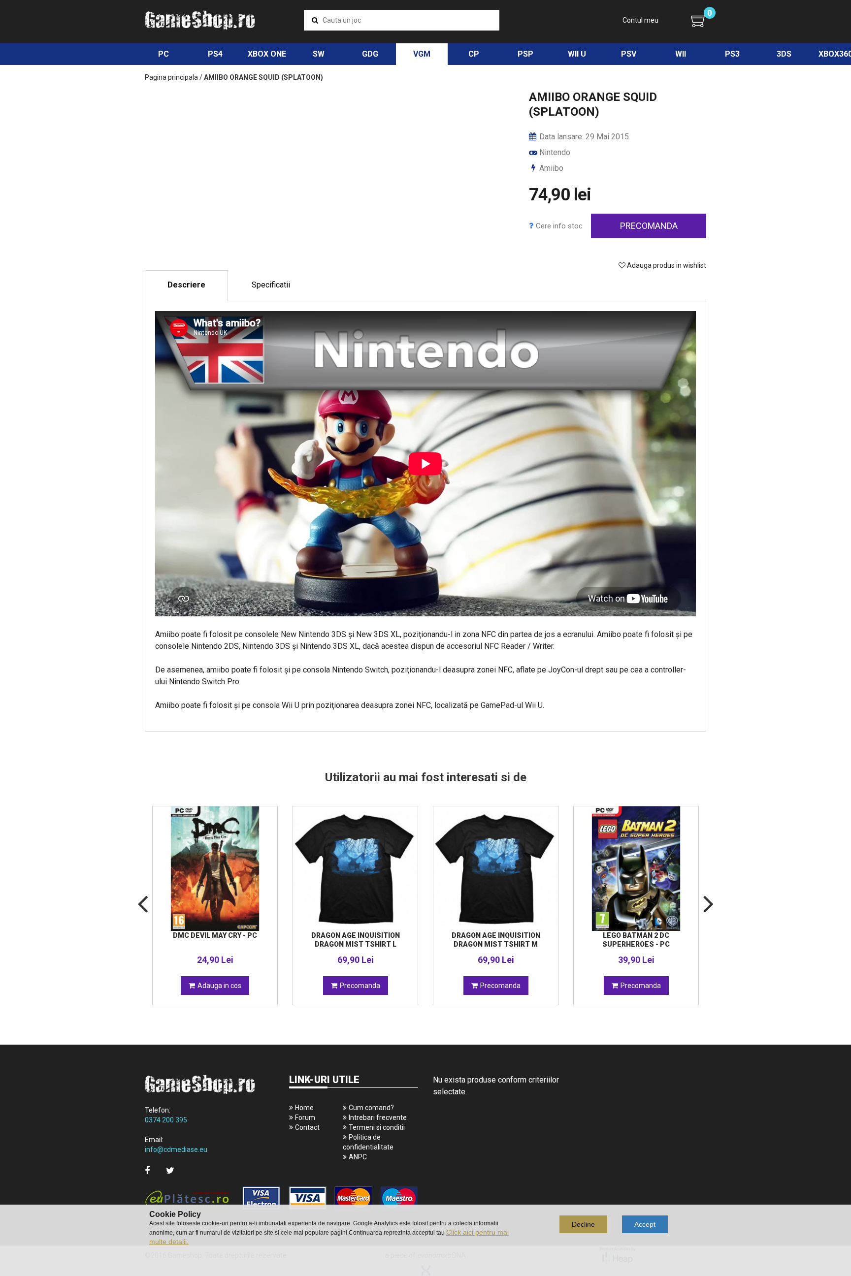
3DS (784, 54)
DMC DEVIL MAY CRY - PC (215, 935)
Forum (305, 1117)
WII (680, 54)
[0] (698, 20)
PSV (628, 54)
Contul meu (640, 20)
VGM (421, 54)
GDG (370, 54)
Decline (583, 1224)
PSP (525, 54)
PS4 (215, 54)
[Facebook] (147, 1170)
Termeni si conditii (377, 1127)
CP (473, 54)
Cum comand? (371, 1108)
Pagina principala (171, 77)
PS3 (732, 54)
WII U (577, 54)
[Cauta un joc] (315, 20)
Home (304, 1108)
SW (319, 54)
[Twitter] (170, 1170)
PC (163, 54)
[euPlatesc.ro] (281, 1199)
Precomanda (649, 226)
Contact (307, 1127)
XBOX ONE (267, 54)
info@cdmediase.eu (176, 1149)
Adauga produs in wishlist (665, 265)
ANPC (358, 1157)
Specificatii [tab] (271, 284)
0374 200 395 (166, 1120)
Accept (644, 1224)
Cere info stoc (559, 226)
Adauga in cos (219, 985)
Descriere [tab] (186, 284)
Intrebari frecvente (378, 1117)
